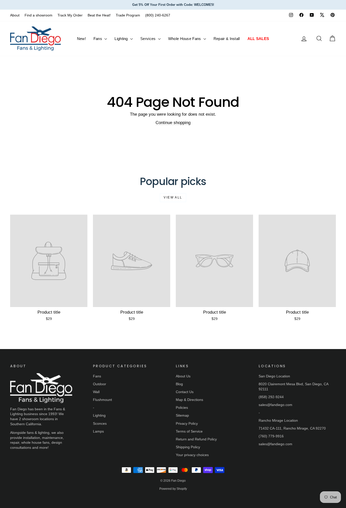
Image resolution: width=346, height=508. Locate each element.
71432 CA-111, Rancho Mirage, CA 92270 (292, 428)
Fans (98, 38)
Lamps (98, 431)
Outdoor (99, 384)
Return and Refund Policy (196, 439)
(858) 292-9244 (271, 397)
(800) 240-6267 (157, 15)
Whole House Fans (185, 38)
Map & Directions (189, 400)
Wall (96, 392)
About (15, 15)
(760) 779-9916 (271, 436)
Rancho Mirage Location (278, 420)
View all (173, 197)
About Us (183, 376)
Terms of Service (189, 431)
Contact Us (185, 392)
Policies (182, 407)
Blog (179, 384)
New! (81, 38)
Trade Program (128, 15)
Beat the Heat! (99, 15)
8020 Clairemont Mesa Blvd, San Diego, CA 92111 (293, 386)
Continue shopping (173, 122)
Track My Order (70, 15)
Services (148, 38)
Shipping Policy (188, 447)
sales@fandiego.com (275, 405)
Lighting (121, 38)
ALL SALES (258, 38)
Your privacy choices (192, 455)
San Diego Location (274, 376)
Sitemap (182, 415)
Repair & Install (227, 38)
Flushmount (102, 400)
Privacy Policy (187, 423)
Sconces (100, 423)
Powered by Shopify (173, 489)
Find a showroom (38, 15)
